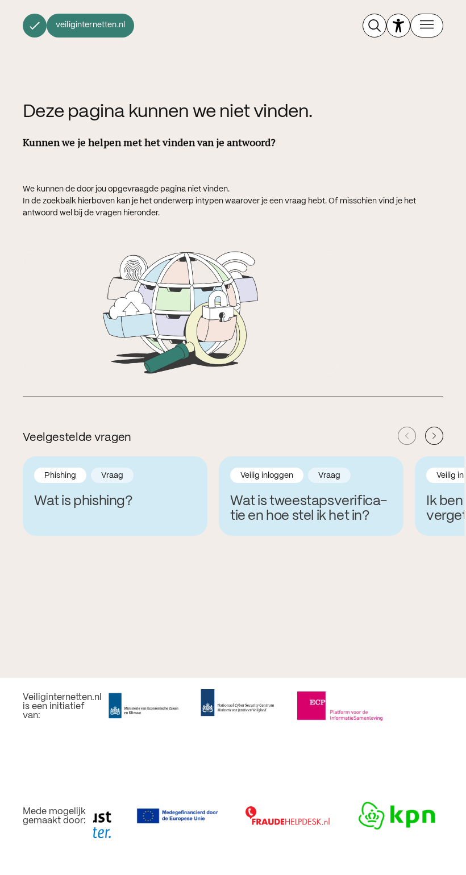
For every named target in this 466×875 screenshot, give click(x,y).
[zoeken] (374, 26)
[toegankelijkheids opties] (398, 26)
